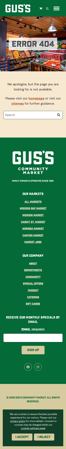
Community (33, 277)
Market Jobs (33, 242)
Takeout (33, 290)
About (33, 263)
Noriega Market (33, 228)
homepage (36, 98)
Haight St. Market (33, 222)
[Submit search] (59, 115)
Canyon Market (33, 235)
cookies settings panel (33, 428)
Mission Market (33, 215)
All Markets (33, 201)
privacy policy (17, 421)
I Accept (22, 436)
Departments (33, 270)
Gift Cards (33, 303)
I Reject (44, 436)
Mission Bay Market (33, 208)
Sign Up (33, 350)
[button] (41, 8)
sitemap (17, 103)
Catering (33, 297)
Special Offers (33, 283)
